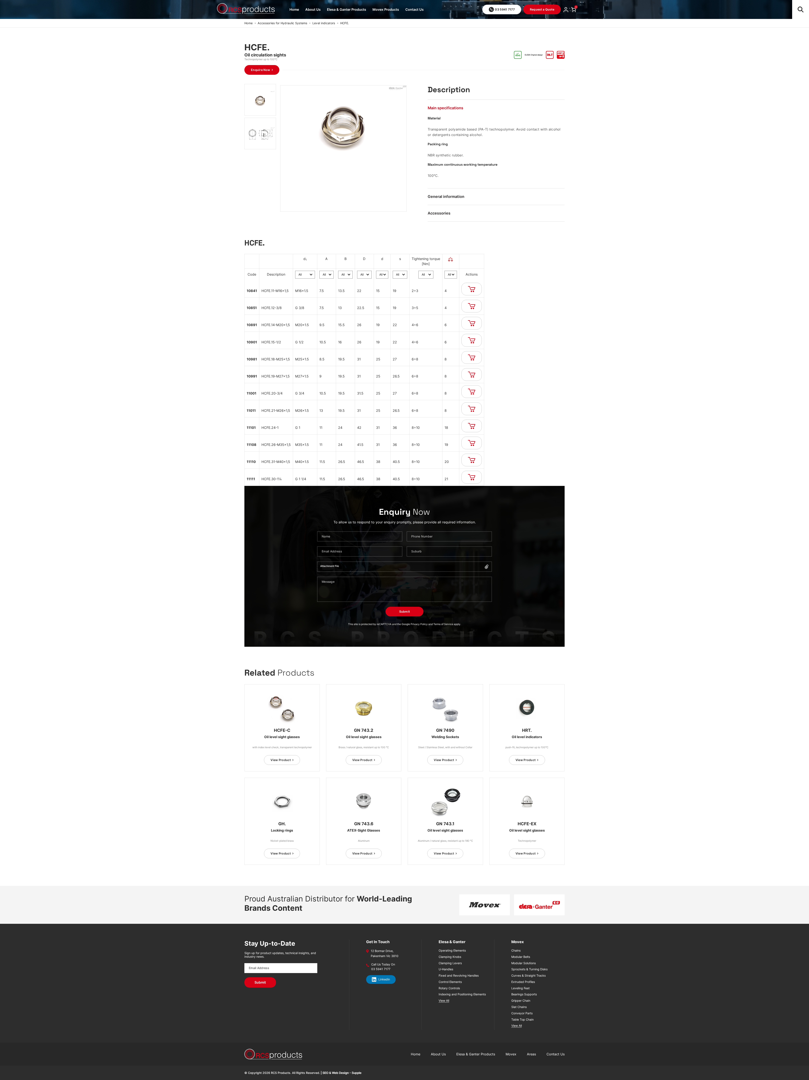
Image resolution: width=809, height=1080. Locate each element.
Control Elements (450, 982)
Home (294, 9)
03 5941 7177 (504, 9)
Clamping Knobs (450, 957)
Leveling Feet (520, 988)
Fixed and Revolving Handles (459, 975)
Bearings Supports (524, 994)
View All (444, 1000)
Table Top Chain (522, 1019)
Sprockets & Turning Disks (529, 969)
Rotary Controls (449, 988)
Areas (531, 1054)
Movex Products (385, 9)
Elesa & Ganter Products (346, 9)
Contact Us (414, 9)
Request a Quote (542, 9)
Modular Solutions (523, 963)
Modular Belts (520, 957)
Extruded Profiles (523, 982)
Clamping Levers (450, 963)
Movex (511, 1054)
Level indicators (323, 23)
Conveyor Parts (522, 1013)
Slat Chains (519, 1007)
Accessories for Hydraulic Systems (282, 23)
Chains (516, 950)
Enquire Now (260, 70)
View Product (281, 760)
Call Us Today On (383, 964)
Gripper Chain (520, 1000)
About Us (313, 9)
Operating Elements (452, 950)
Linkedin (384, 979)
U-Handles (446, 969)
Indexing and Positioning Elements (462, 994)
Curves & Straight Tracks (528, 975)
